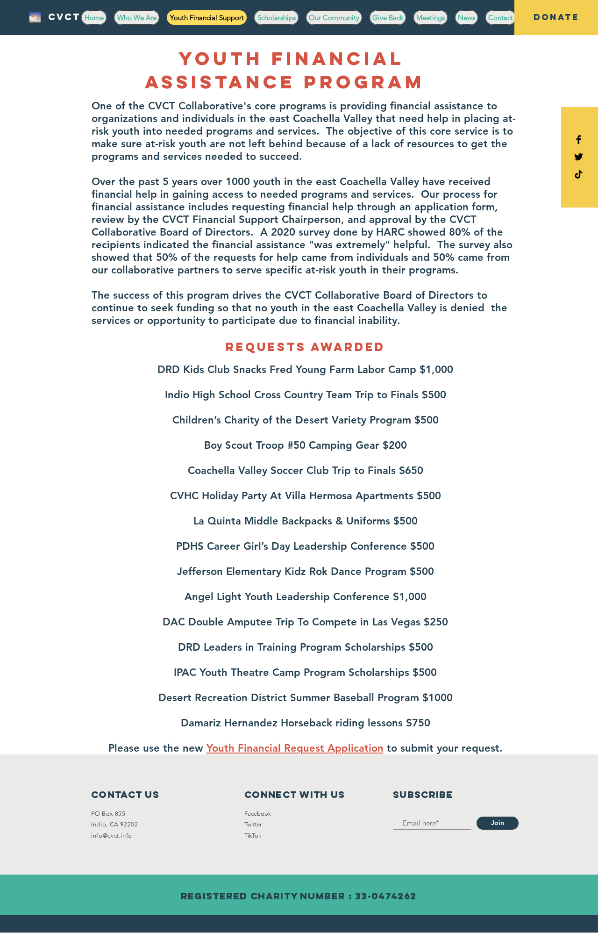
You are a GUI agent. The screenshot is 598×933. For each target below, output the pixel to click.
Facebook (257, 813)
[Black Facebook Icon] (578, 139)
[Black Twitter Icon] (578, 157)
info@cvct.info (111, 835)
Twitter (253, 824)
